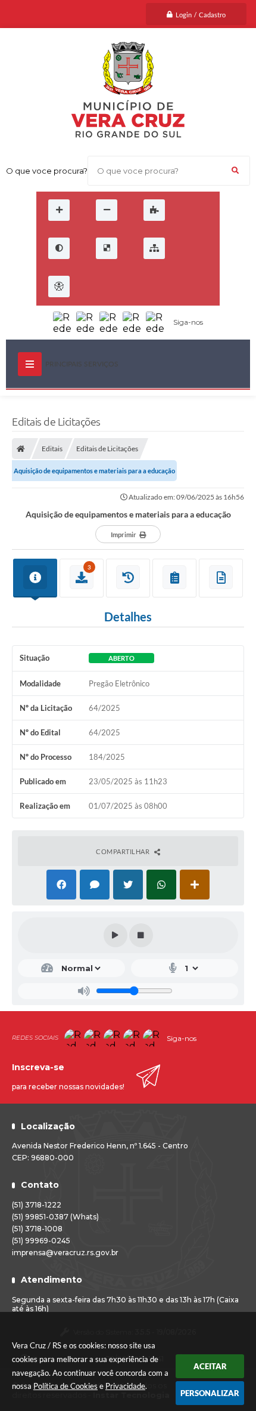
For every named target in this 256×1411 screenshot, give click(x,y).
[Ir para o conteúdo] (96, 286)
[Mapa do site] (154, 248)
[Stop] (141, 935)
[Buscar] (235, 170)
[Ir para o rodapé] (174, 286)
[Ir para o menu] (122, 286)
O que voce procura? (47, 170)
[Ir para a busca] (148, 286)
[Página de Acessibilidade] (59, 286)
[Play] (115, 935)
